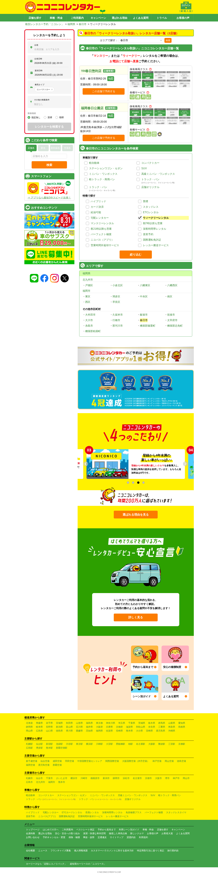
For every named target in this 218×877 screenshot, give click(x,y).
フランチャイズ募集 (61, 850)
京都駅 (181, 744)
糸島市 (89, 325)
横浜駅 (89, 744)
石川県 (79, 727)
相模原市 (95, 778)
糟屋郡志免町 (175, 325)
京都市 (148, 778)
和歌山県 (140, 727)
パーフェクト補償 (101, 234)
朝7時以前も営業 (152, 223)
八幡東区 (145, 285)
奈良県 (151, 727)
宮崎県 (149, 730)
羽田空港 (69, 761)
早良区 (116, 302)
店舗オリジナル (150, 187)
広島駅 (29, 747)
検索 (168, 40)
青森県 (39, 723)
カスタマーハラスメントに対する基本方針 (112, 850)
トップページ (33, 829)
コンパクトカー (150, 163)
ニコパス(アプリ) (47, 816)
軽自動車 (94, 163)
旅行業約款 (173, 850)
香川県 (69, 730)
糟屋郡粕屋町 (93, 331)
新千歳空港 (31, 761)
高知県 (89, 730)
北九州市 (88, 279)
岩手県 (49, 723)
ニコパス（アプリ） (102, 239)
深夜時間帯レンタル (154, 228)
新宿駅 (49, 744)
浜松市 (126, 778)
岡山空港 (169, 761)
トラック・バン (150, 179)
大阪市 (158, 778)
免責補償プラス (134, 812)
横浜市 (74, 778)
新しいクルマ (137, 833)
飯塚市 (144, 314)
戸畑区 (89, 285)
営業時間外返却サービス (105, 245)
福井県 (89, 727)
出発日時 (38, 59)
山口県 (49, 730)
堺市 (167, 778)
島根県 (181, 727)
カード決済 (97, 206)
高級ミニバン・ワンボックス (158, 173)
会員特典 (30, 833)
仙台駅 (39, 744)
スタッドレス (150, 206)
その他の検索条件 (42, 100)
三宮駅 (171, 744)
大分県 (139, 730)
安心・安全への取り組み (67, 833)
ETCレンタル (151, 212)
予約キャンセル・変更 (54, 837)
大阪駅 (151, 744)
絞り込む (136, 254)
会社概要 (30, 850)
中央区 (144, 296)
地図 (110, 78)
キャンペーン (98, 17)
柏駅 (130, 744)
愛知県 (181, 723)
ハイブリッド (98, 201)
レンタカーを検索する (49, 126)
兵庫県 (109, 727)
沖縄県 (171, 730)
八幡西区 (172, 285)
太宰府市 (172, 320)
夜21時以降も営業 (101, 228)
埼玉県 (121, 723)
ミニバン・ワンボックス (103, 173)
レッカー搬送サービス (156, 245)
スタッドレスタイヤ (176, 812)
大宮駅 (109, 744)
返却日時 (38, 70)
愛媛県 (79, 730)
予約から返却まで (107, 829)
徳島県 (59, 730)
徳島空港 (181, 761)
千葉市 (49, 778)
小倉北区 (117, 285)
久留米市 (117, 314)
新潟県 (59, 727)
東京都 (99, 723)
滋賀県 (129, 727)
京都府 (119, 727)
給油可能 (96, 212)
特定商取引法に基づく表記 (150, 850)
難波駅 (161, 744)
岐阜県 (39, 727)
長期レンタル (92, 812)
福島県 (89, 723)
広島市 (29, 782)
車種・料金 (56, 17)
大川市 (89, 320)
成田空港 (57, 761)
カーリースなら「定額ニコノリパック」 (46, 863)
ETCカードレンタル (72, 812)
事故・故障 (88, 837)
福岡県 (71, 24)
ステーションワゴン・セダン (106, 168)
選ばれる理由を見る (136, 514)
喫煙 (61, 117)
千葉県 (131, 723)
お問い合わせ (33, 837)
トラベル (162, 17)
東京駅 (79, 744)
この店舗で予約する (103, 91)
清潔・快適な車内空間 (94, 833)
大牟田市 (90, 314)
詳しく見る (135, 617)
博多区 (116, 296)
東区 (87, 296)
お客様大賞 (167, 833)
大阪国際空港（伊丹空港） (135, 761)
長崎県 (119, 730)
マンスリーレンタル (102, 223)
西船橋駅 (120, 744)
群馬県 (161, 723)
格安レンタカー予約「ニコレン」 (44, 24)
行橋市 (116, 320)
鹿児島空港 (44, 765)
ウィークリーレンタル (156, 217)
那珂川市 (117, 325)
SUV (144, 168)
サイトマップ (116, 837)
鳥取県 (171, 727)
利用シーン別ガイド (129, 829)
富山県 (69, 727)
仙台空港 (45, 761)
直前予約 (148, 234)
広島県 (39, 730)
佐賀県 (109, 730)
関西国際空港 (112, 761)
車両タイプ (39, 85)
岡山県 (29, 730)
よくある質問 (140, 17)
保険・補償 (74, 837)
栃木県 (151, 723)
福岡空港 (30, 765)
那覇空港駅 (61, 747)
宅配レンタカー (100, 217)
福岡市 (86, 290)
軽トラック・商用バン (102, 179)
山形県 (79, 723)
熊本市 (61, 782)
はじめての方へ (51, 829)
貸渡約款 (131, 837)
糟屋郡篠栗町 (147, 325)
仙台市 (39, 778)
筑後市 (171, 314)
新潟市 (106, 778)
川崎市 (84, 778)
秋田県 (69, 723)
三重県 (161, 727)
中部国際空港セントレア (89, 761)
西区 (87, 302)
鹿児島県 (160, 730)
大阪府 (99, 727)
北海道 (29, 723)
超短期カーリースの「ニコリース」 (88, 863)
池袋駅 (59, 744)
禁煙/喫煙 (32, 113)
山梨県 (171, 723)
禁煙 (145, 201)
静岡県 (29, 727)
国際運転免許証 (152, 239)
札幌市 (29, 778)
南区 (169, 296)
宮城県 (59, 723)
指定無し (36, 117)
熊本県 (129, 730)
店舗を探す (35, 17)
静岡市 (116, 778)
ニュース (42, 850)
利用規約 (143, 837)
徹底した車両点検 (118, 833)
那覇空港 (57, 765)
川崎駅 (99, 744)
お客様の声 (183, 17)
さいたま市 (61, 778)
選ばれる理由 (119, 17)
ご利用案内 (77, 17)
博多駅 (39, 747)
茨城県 (141, 723)
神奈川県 (110, 723)
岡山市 (186, 778)
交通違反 (102, 837)
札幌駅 (29, 744)
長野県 (49, 727)
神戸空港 (157, 761)
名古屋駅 (140, 744)
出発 (36, 45)
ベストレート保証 (85, 829)
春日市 (82, 24)
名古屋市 (137, 778)
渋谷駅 (69, 744)
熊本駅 (49, 747)
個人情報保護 (81, 850)
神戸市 (176, 778)
